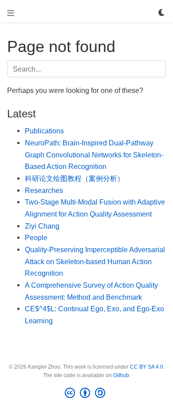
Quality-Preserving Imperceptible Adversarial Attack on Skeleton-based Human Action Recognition (95, 261)
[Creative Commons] (87, 393)
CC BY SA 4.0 (146, 367)
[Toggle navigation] (10, 13)
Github (121, 375)
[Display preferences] (162, 13)
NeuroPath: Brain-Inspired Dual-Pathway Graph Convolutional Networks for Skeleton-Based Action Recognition (94, 154)
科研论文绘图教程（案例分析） (74, 178)
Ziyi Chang (42, 226)
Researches (44, 190)
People (36, 237)
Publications (44, 131)
